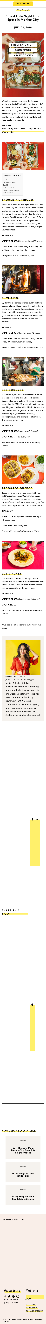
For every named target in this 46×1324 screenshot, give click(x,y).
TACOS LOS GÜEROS (11, 190)
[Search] (6, 17)
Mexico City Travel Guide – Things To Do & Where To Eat (21, 130)
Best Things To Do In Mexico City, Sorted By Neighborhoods (23, 1150)
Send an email (11, 1300)
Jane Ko (21, 677)
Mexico (23, 1141)
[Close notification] (42, 3)
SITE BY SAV (7, 1321)
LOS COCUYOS (8, 188)
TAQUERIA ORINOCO (10, 182)
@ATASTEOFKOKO (16, 1219)
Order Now (23, 4)
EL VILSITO (7, 185)
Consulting (32, 1308)
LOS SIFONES (8, 193)
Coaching (31, 1305)
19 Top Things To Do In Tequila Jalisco (23, 1175)
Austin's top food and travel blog (22, 687)
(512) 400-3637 (11, 1303)
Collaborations (34, 1311)
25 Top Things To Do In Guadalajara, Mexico (23, 1198)
